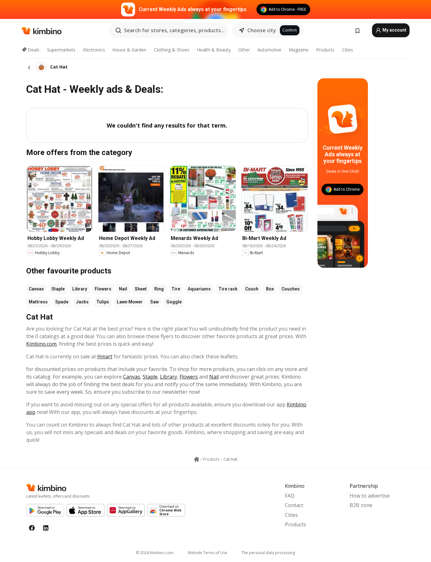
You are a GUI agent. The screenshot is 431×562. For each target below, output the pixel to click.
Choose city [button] (261, 30)
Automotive (269, 50)
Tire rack (228, 288)
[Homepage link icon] (196, 459)
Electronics (94, 50)
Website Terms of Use (207, 552)
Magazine (299, 50)
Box (270, 288)
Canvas (36, 288)
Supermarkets (61, 50)
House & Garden (129, 50)
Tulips (102, 301)
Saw (154, 301)
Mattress (38, 301)
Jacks (82, 301)
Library (79, 288)
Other (244, 50)
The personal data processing (268, 552)
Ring (159, 288)
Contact (294, 505)
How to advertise (370, 495)
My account (393, 30)
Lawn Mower (130, 301)
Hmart (104, 356)
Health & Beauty (214, 50)
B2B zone (361, 505)
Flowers (103, 288)
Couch (251, 288)
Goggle (174, 301)
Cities (347, 50)
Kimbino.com (41, 343)
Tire (175, 288)
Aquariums (199, 288)
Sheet (141, 288)
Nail (123, 288)
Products (325, 50)
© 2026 (155, 552)
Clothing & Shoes (171, 50)
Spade (61, 301)
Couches (290, 288)
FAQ (289, 495)
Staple (58, 288)
